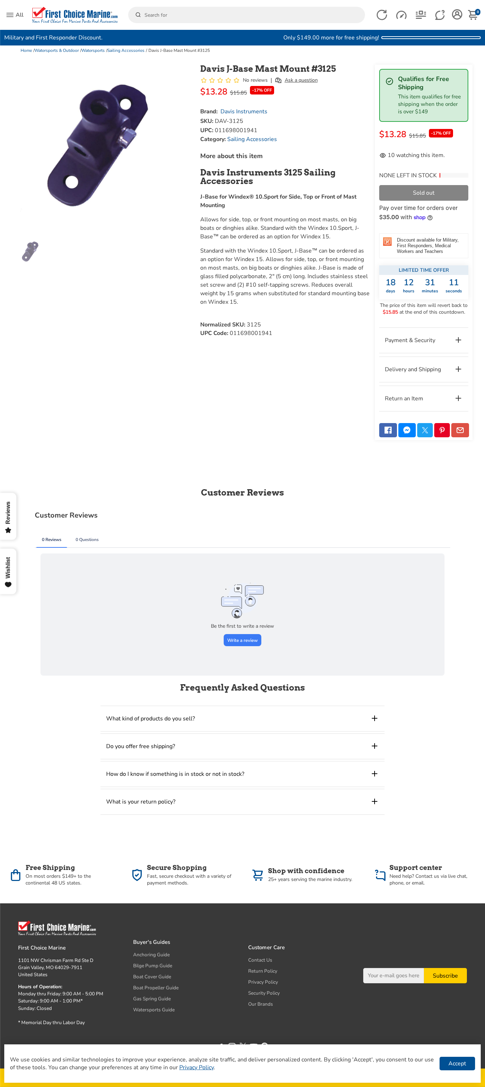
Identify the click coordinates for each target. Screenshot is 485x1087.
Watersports (93, 50)
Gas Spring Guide (152, 998)
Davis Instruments (243, 111)
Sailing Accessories (126, 50)
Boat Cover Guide (152, 976)
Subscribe (445, 976)
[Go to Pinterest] (442, 430)
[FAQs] (440, 15)
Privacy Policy (263, 982)
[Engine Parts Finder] (401, 15)
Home (26, 50)
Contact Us (260, 960)
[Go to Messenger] (407, 430)
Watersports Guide (154, 1009)
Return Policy (262, 971)
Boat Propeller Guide (156, 987)
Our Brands (260, 1004)
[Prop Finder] (382, 15)
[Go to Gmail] (460, 430)
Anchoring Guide (151, 954)
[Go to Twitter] (425, 430)
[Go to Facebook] (388, 430)
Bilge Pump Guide (152, 965)
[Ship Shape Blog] (421, 15)
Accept (457, 1063)
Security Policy (264, 993)
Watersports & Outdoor (56, 50)
